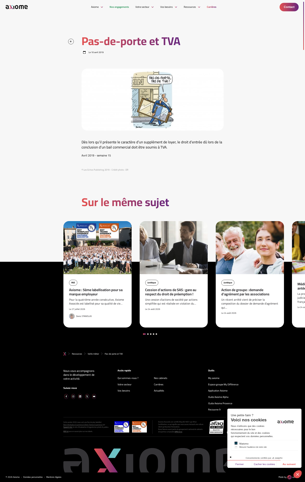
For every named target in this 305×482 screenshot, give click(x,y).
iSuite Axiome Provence (220, 403)
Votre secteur (124, 384)
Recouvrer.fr (214, 409)
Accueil (64, 353)
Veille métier (93, 354)
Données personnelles (33, 477)
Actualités (159, 391)
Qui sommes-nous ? (128, 378)
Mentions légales (53, 477)
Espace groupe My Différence (223, 384)
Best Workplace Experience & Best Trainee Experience (82, 424)
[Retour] (71, 41)
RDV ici (65, 431)
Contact (289, 6)
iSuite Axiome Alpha (218, 397)
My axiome (213, 378)
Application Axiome (218, 391)
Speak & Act (67, 427)
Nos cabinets (160, 378)
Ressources (77, 354)
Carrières (158, 384)
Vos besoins (124, 391)
